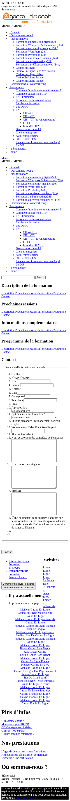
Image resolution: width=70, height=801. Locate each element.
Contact (13, 151)
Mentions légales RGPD (15, 724)
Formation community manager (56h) (37, 48)
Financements (16, 87)
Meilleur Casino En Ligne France (35, 632)
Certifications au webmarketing (28, 83)
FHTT (26, 122)
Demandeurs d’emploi (28, 129)
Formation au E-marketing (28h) (34, 61)
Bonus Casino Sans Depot (35, 648)
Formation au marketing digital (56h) (36, 41)
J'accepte (20, 797)
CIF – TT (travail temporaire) (39, 119)
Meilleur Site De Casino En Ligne (35, 635)
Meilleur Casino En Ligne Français (35, 619)
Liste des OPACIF (33, 126)
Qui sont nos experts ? (14, 730)
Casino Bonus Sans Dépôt (35, 654)
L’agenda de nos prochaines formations (23, 751)
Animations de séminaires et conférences (24, 754)
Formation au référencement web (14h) (38, 64)
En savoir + (31, 797)
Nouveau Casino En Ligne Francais (35, 625)
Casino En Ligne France (29, 77)
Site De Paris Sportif (35, 677)
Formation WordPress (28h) (31, 51)
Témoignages (18, 148)
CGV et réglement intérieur (16, 727)
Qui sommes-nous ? (22, 35)
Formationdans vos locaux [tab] (18, 574)
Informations (45, 293)
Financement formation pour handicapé (38, 142)
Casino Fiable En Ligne (35, 703)
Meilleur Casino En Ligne (35, 609)
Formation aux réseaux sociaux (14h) (37, 58)
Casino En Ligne (25, 67)
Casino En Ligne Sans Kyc (35, 690)
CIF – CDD (30, 113)
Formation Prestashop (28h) (31, 54)
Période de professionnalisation (33, 100)
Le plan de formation (27, 103)
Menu (4, 158)
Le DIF (20, 145)
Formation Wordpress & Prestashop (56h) (39, 45)
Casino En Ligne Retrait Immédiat (35, 680)
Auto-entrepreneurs (27, 135)
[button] (13, 26)
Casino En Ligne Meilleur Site (35, 612)
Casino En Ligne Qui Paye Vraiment (35, 671)
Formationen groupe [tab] (19, 564)
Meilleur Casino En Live (35, 664)
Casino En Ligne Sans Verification (35, 70)
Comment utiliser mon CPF (31, 93)
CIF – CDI (29, 116)
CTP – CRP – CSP (26, 138)
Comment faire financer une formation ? (38, 90)
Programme (59, 293)
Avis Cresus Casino (35, 651)
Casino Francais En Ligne (35, 693)
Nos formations (19, 38)
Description (8, 293)
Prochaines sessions (26, 293)
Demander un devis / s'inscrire (18, 583)
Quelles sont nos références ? (17, 733)
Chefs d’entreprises (27, 132)
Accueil (15, 32)
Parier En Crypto (35, 628)
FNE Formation (25, 96)
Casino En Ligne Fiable (29, 74)
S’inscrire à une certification (17, 757)
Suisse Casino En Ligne (35, 674)
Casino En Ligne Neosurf (35, 684)
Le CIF (20, 109)
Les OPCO (22, 106)
